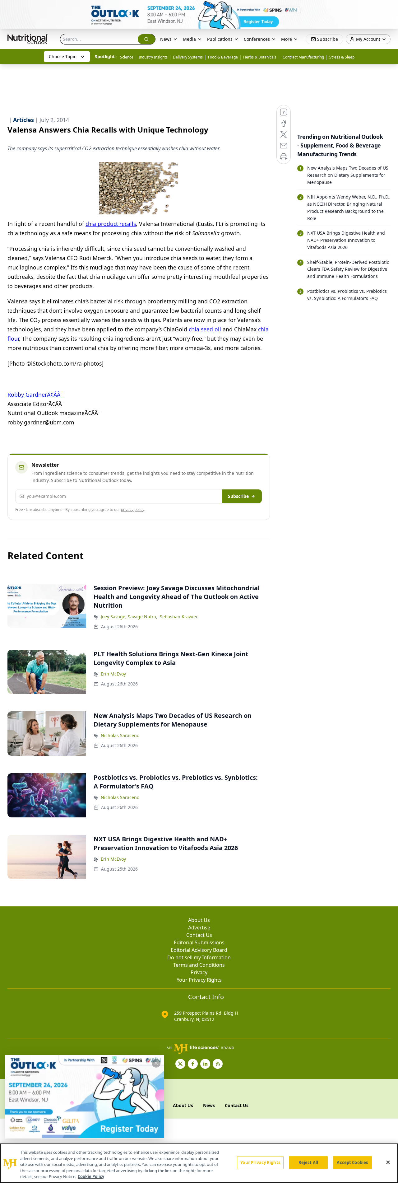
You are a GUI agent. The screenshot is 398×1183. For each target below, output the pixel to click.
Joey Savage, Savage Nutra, (129, 617)
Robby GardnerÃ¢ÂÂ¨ (35, 394)
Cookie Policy (91, 1176)
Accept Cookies (352, 1162)
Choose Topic (62, 56)
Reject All (308, 1162)
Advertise (199, 927)
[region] (199, 1163)
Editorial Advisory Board (199, 950)
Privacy (199, 972)
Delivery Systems (188, 57)
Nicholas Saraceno (120, 735)
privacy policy (132, 509)
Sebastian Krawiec (179, 617)
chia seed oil (205, 329)
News (166, 39)
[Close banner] (390, 8)
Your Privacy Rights (199, 979)
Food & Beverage (223, 57)
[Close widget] (156, 1063)
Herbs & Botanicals (259, 57)
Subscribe (238, 496)
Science (126, 57)
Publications (220, 39)
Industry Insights (153, 57)
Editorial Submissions (199, 942)
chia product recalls (111, 223)
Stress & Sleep (341, 57)
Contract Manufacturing (303, 57)
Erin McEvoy (113, 674)
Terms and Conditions (199, 964)
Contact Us (199, 935)
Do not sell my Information (199, 957)
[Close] (388, 1162)
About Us (199, 920)
